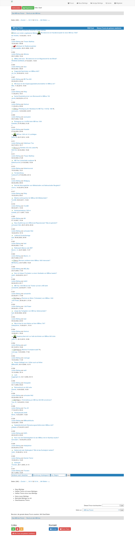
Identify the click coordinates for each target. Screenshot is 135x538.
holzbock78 (15, 175)
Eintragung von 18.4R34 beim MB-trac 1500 (28, 121)
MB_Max (26, 269)
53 (35, 20)
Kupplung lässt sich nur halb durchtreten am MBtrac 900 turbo (36, 336)
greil (25, 345)
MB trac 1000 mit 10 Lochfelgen (27, 134)
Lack (15, 375)
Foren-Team (65, 529)
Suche (109, 3)
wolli (25, 370)
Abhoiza (26, 54)
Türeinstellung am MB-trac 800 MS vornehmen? (37, 400)
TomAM (13, 200)
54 (37, 20)
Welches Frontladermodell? (30, 350)
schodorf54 (14, 288)
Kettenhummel (16, 162)
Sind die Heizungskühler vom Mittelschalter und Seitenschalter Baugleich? (37, 185)
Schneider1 (15, 440)
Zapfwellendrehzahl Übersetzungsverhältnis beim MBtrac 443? (33, 425)
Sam (25, 67)
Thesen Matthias (29, 41)
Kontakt (54, 529)
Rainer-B (14, 137)
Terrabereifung (19, 173)
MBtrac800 (14, 364)
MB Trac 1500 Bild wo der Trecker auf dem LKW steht (31, 286)
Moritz (13, 415)
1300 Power (15, 300)
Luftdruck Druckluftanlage (22, 235)
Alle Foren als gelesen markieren (24, 533)
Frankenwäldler (16, 48)
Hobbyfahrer (15, 325)
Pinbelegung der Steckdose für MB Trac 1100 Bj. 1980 (36, 109)
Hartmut (26, 104)
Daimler (13, 389)
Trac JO (13, 402)
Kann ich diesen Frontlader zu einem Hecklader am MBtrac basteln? (35, 273)
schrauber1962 (16, 225)
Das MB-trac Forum (18, 13)
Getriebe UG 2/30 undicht (28, 148)
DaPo (25, 433)
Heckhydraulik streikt (20, 413)
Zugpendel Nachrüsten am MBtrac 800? (26, 71)
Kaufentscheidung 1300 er (22, 210)
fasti (12, 237)
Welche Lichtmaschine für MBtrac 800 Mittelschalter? (30, 198)
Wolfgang (27, 181)
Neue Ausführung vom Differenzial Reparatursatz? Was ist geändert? (35, 223)
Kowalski (14, 123)
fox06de (14, 212)
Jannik (13, 98)
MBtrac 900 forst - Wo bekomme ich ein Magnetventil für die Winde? (35, 59)
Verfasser (20, 30)
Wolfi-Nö (14, 150)
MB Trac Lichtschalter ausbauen (24, 160)
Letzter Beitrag (41, 30)
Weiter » (45, 20)
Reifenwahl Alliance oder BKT (23, 248)
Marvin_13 (14, 250)
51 (31, 20)
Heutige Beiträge (97, 3)
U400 (13, 452)
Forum (71, 3)
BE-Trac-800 (28, 79)
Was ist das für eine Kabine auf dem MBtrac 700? (29, 323)
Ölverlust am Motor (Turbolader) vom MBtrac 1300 (37, 298)
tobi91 (13, 275)
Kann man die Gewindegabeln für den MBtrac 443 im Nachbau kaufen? (36, 438)
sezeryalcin (14, 111)
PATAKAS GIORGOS (17, 61)
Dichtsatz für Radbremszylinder (26, 46)
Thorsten (14, 465)
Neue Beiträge (83, 3)
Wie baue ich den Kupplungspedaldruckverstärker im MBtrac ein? (34, 84)
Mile (12, 86)
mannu (13, 187)
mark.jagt (14, 352)
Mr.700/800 (15, 36)
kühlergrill (17, 463)
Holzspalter (27, 383)
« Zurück (22, 20)
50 (29, 20)
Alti (25, 218)
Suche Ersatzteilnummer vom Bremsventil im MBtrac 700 (32, 96)
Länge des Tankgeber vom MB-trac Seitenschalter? (30, 311)
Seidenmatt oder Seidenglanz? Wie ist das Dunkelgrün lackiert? (34, 450)
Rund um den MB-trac (33, 13)
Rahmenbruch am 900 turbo (23, 387)
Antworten (26, 30)
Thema (13, 30)
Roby (25, 92)
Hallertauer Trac (29, 143)
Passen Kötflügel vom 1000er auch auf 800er (28, 362)
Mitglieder (119, 3)
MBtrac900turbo (29, 420)
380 (41, 20)
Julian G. (14, 339)
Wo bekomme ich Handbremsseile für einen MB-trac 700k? (59, 33)
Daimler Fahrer (28, 458)
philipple (14, 427)
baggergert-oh (15, 377)
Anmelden (17, 8)
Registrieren (29, 8)
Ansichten (33, 30)
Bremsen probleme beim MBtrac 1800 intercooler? (34, 260)
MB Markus (15, 263)
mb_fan (13, 73)
